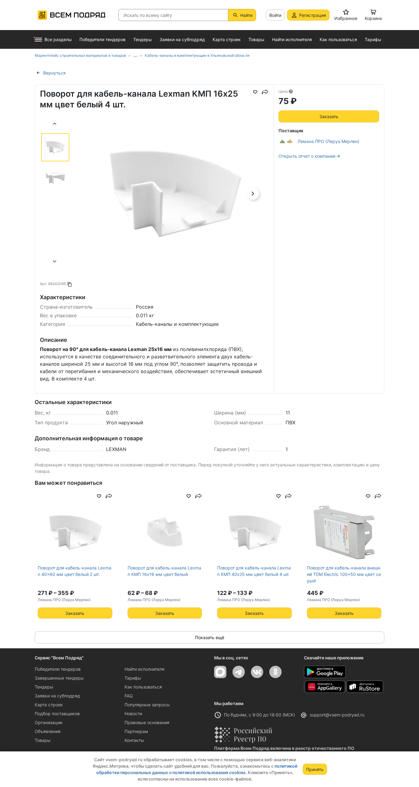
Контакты (134, 740)
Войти (275, 15)
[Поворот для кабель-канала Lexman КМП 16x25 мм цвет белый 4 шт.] (174, 211)
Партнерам (136, 731)
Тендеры (44, 686)
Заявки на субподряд (57, 695)
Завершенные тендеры (59, 678)
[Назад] (55, 124)
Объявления (47, 731)
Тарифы (133, 678)
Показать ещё (209, 637)
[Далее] (55, 262)
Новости (133, 713)
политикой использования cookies (209, 772)
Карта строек (49, 704)
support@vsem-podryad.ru (337, 714)
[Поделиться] (265, 92)
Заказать (328, 116)
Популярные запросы (147, 704)
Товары (43, 740)
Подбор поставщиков (57, 713)
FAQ (129, 695)
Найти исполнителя (144, 669)
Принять (315, 769)
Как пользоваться (143, 686)
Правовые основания (147, 722)
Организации (48, 722)
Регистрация (312, 15)
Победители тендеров (58, 669)
